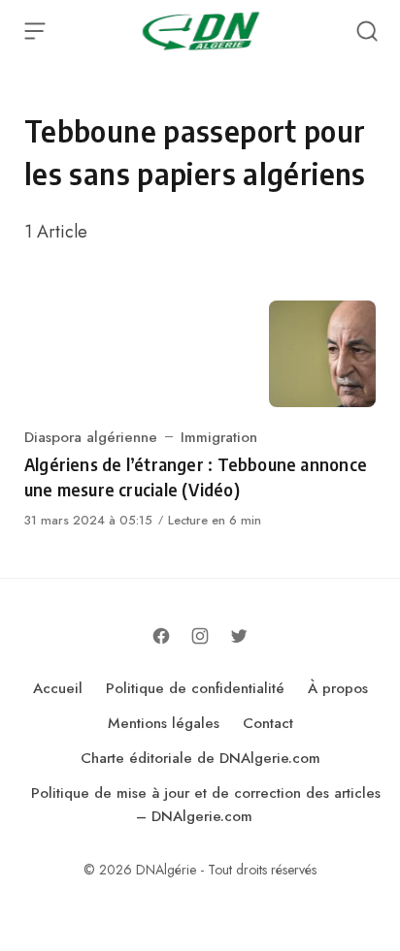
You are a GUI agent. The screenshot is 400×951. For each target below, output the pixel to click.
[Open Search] (367, 31)
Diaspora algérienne (90, 437)
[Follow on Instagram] (200, 635)
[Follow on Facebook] (161, 635)
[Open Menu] (35, 31)
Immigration (219, 437)
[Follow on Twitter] (238, 635)
